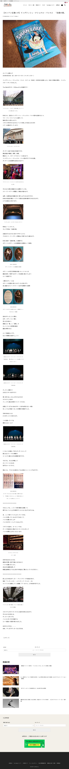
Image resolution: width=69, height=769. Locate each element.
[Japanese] (67, 2)
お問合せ (10, 763)
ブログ (12, 16)
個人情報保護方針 (42, 763)
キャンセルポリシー (33, 763)
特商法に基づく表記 (51, 763)
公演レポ (16, 16)
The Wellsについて (17, 763)
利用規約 (58, 763)
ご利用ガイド (25, 763)
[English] (65, 2)
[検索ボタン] (65, 5)
